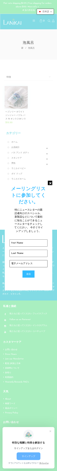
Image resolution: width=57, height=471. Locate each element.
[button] (45, 11)
